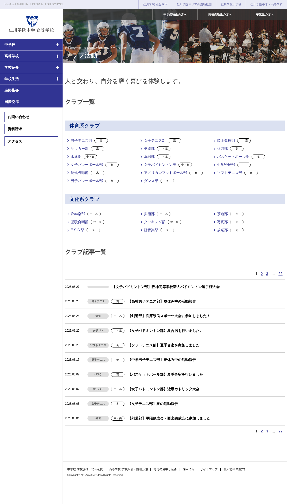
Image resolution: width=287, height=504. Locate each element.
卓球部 (156, 157)
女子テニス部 (160, 140)
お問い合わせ (18, 117)
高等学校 (11, 56)
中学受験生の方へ (175, 14)
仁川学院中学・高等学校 (266, 4)
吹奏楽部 (84, 214)
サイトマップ (209, 469)
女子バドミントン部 (166, 165)
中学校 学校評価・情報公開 (85, 469)
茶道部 (227, 214)
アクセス (15, 141)
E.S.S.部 (83, 230)
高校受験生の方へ (220, 14)
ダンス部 (156, 181)
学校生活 (11, 79)
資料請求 (15, 129)
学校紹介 (11, 67)
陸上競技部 (232, 140)
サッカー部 (85, 148)
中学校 (9, 45)
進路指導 (11, 90)
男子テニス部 (86, 140)
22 (280, 274)
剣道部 (156, 148)
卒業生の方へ (265, 14)
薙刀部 (227, 148)
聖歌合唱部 (86, 222)
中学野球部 (231, 165)
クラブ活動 (119, 48)
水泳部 (82, 157)
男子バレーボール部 (92, 181)
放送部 (227, 230)
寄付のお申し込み (165, 469)
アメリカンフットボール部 (170, 173)
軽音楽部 (156, 230)
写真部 (227, 222)
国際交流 (11, 102)
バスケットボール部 (238, 157)
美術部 (156, 214)
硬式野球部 (85, 173)
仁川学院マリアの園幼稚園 (194, 4)
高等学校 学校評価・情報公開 (128, 469)
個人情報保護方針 (235, 469)
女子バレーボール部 (92, 165)
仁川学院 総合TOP (155, 4)
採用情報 (188, 469)
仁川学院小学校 (231, 4)
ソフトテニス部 (234, 173)
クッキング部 (161, 222)
